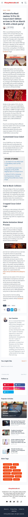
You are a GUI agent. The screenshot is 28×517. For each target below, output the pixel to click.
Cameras (16, 479)
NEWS (8, 10)
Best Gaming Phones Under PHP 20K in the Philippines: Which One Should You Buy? (18, 422)
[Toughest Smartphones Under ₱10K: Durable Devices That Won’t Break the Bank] (6, 432)
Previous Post (5, 374)
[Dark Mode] (22, 2)
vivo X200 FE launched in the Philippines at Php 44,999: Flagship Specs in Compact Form (13, 169)
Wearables (6, 473)
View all (23, 361)
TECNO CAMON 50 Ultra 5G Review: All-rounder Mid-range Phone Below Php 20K (18, 441)
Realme (13, 305)
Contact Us (21, 509)
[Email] (15, 309)
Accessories (17, 470)
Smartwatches (7, 479)
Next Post (23, 374)
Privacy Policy (13, 509)
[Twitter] (11, 309)
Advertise (14, 511)
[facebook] (10, 501)
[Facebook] (8, 309)
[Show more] (19, 309)
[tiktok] (21, 501)
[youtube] (7, 501)
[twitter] (14, 501)
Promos (16, 464)
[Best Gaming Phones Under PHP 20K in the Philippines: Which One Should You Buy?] (6, 423)
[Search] (25, 2)
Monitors (18, 476)
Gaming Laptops (16, 473)
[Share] (23, 27)
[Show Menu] (2, 2)
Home (4, 10)
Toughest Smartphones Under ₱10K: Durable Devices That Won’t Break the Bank (17, 432)
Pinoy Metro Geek (9, 514)
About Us (6, 509)
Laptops (13, 467)
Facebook (5, 51)
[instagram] (17, 501)
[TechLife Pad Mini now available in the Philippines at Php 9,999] (6, 451)
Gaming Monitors (8, 476)
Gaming (6, 467)
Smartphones (7, 464)
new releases (7, 470)
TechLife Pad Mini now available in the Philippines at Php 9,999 (18, 450)
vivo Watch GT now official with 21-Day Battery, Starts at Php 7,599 (13, 163)
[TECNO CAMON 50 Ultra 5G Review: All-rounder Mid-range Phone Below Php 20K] (6, 442)
